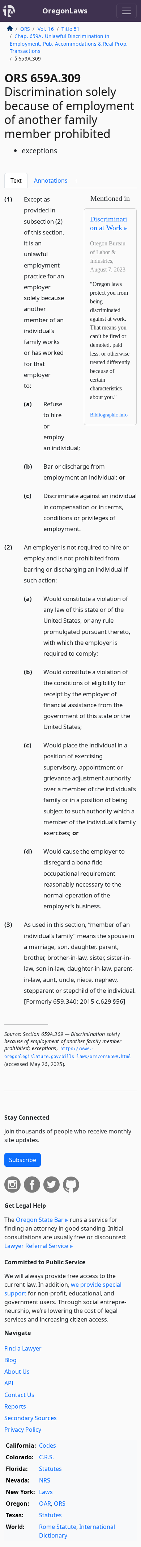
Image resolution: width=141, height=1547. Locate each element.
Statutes (50, 1469)
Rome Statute (57, 1527)
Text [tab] (16, 180)
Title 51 (70, 28)
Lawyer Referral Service (36, 1246)
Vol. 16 (46, 28)
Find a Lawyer (23, 1348)
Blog (10, 1360)
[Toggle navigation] (126, 11)
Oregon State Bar (40, 1220)
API (8, 1383)
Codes (47, 1445)
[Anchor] (35, 385)
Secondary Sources (30, 1418)
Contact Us (19, 1395)
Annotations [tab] (55, 180)
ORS (25, 28)
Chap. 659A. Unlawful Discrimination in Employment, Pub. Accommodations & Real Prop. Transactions (69, 43)
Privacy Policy (22, 1430)
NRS (44, 1480)
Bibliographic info (109, 415)
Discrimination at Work (108, 223)
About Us (17, 1372)
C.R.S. (46, 1457)
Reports (15, 1406)
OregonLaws (64, 11)
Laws (46, 1492)
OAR (45, 1503)
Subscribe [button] (22, 1160)
